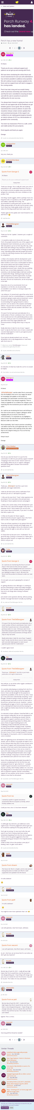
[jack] (3, 1060)
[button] (2, 2)
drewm (5, 43)
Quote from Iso (8, 796)
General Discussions (12, 1055)
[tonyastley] (3, 1068)
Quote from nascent (10, 945)
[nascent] (3, 1053)
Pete (8, 1093)
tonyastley (9, 1070)
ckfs (8, 1077)
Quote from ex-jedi (9, 999)
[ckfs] (3, 1076)
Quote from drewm (9, 865)
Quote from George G (10, 172)
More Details (5, 1107)
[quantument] (3, 1084)
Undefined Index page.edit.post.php (17, 1052)
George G (12, 486)
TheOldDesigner (17, 345)
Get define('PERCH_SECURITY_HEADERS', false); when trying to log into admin (19, 1083)
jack (8, 1062)
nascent (9, 1054)
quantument (10, 1085)
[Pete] (3, 1092)
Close (11, 1107)
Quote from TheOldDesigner (13, 619)
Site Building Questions (13, 1063)
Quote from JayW (8, 900)
